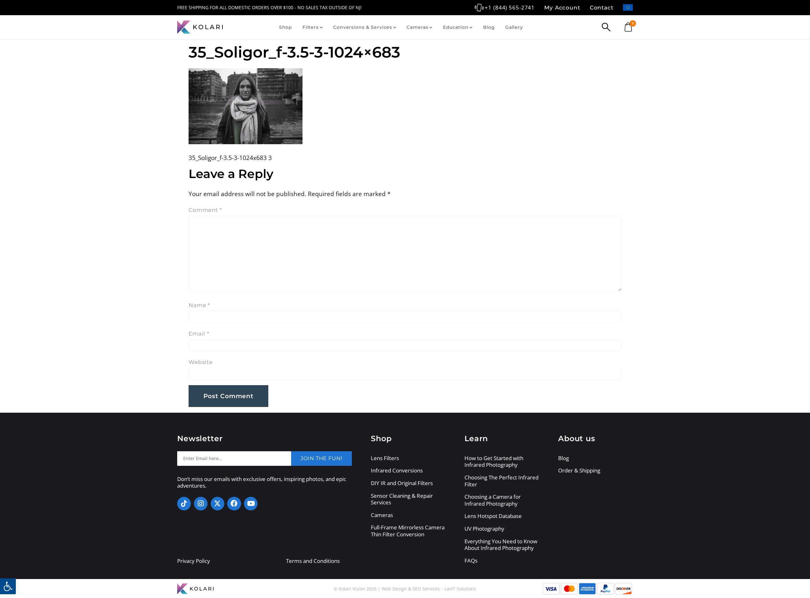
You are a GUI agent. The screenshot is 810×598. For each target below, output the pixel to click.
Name (199, 305)
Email (199, 333)
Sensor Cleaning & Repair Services (402, 499)
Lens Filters (385, 458)
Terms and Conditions (313, 561)
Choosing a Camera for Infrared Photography (492, 500)
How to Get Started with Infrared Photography (493, 461)
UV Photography (484, 528)
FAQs (470, 560)
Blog (489, 27)
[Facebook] (234, 503)
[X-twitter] (217, 503)
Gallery (514, 27)
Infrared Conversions (397, 470)
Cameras (417, 27)
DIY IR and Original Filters (402, 483)
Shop (285, 27)
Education (456, 27)
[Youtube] (251, 503)
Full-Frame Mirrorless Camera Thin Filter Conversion (408, 531)
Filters (310, 27)
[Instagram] (201, 503)
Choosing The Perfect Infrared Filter (501, 481)
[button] (8, 586)
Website (201, 362)
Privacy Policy (193, 561)
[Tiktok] (184, 503)
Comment (205, 210)
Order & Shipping (579, 470)
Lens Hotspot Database (493, 516)
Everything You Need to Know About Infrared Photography (500, 545)
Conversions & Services (362, 27)
